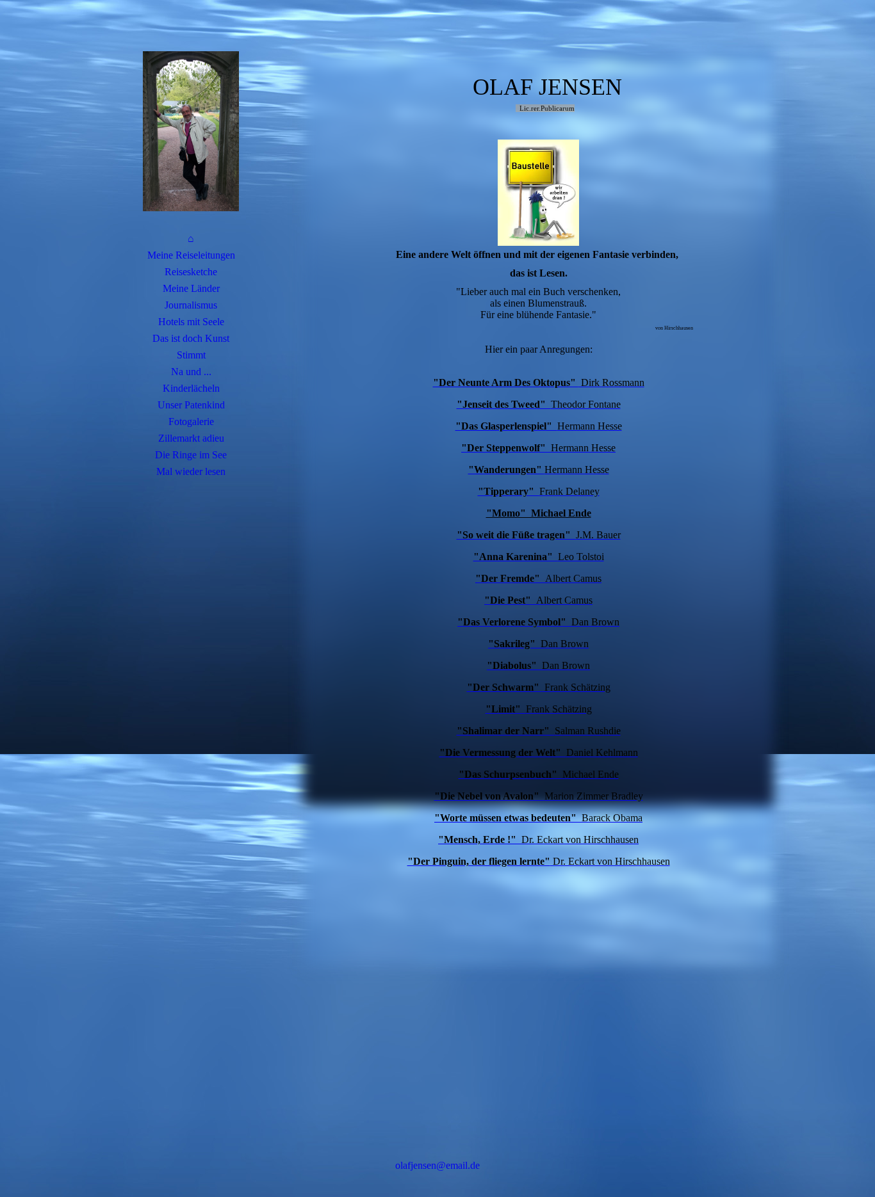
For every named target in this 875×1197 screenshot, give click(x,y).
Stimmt (191, 354)
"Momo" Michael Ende (538, 513)
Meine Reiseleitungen (191, 255)
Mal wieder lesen (190, 471)
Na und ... (191, 371)
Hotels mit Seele (191, 321)
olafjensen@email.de (437, 1165)
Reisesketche (191, 271)
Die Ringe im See (191, 454)
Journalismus (191, 305)
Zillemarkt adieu (191, 438)
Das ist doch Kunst (190, 338)
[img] (191, 131)
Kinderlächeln (191, 388)
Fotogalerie (191, 421)
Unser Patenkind (191, 404)
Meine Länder (191, 288)
